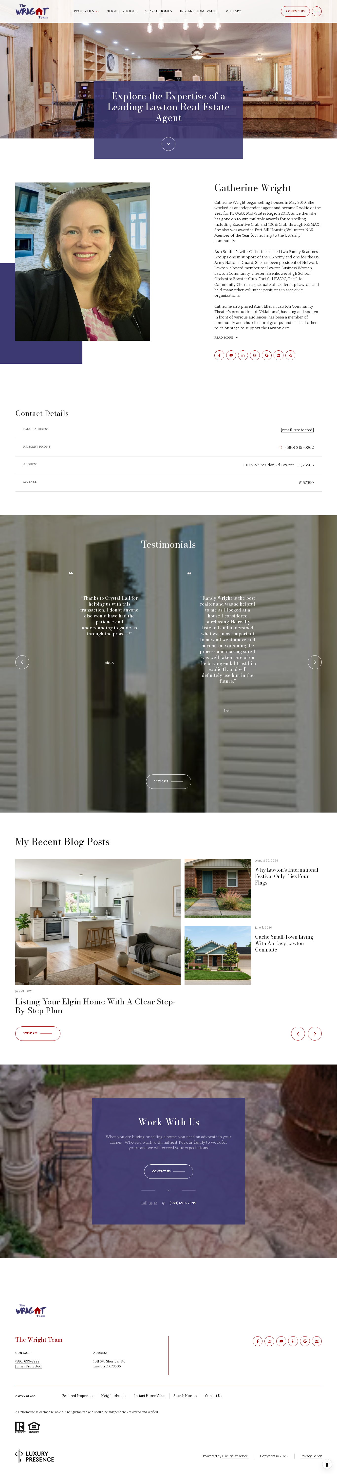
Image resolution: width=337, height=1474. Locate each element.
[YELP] (290, 355)
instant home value (149, 1396)
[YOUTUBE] (231, 355)
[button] (168, 1171)
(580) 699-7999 (183, 1203)
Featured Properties (77, 1396)
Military (233, 11)
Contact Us (295, 11)
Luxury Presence (235, 1456)
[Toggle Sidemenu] (317, 11)
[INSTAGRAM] (255, 355)
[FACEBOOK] (219, 355)
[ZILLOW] (278, 355)
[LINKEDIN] (243, 355)
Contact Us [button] (213, 1396)
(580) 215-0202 (299, 447)
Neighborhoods (121, 11)
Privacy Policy (311, 1456)
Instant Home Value (198, 11)
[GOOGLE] (267, 355)
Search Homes (158, 11)
